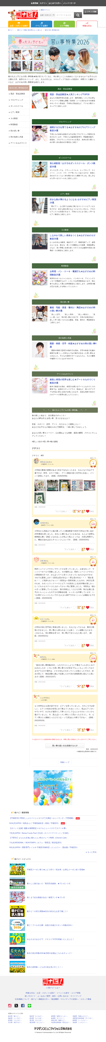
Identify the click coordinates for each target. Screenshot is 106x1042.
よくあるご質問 (43, 996)
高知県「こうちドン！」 (80, 1022)
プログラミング (16, 100)
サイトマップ (75, 996)
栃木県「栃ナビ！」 (14, 1016)
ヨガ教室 (14, 118)
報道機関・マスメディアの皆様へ (64, 999)
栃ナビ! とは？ (54, 988)
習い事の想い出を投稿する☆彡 (65, 746)
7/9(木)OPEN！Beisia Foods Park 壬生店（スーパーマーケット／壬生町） (39, 833)
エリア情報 (64, 26)
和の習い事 (15, 131)
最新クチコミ (45, 10)
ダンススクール (16, 106)
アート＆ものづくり (18, 143)
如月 (41, 657)
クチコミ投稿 (91, 12)
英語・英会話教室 (17, 94)
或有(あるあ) (44, 462)
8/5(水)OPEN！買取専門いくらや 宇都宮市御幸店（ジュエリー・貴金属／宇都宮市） (44, 847)
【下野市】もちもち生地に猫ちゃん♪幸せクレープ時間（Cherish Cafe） (38, 838)
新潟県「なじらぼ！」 (37, 1018)
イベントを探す (41, 26)
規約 (54, 996)
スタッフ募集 (85, 999)
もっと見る (92, 852)
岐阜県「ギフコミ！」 (58, 1018)
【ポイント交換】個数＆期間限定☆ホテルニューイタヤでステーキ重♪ (37, 828)
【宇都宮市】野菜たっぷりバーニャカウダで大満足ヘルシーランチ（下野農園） (42, 818)
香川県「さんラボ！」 (37, 1020)
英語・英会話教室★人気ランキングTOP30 (69, 94)
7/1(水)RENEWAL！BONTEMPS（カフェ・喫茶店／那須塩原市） (36, 843)
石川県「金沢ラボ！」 (15, 1022)
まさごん (43, 619)
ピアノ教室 (15, 112)
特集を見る (87, 26)
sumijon (43, 523)
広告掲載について (22, 999)
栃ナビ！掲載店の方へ (40, 999)
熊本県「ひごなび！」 (37, 1016)
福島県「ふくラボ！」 (15, 1018)
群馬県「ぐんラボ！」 (15, 1020)
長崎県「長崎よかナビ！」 (81, 1016)
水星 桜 (42, 561)
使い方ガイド (30, 996)
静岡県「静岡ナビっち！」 (59, 1016)
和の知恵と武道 (16, 137)
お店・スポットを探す (19, 26)
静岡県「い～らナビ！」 (80, 1020)
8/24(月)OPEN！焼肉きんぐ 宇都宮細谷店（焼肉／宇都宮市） (34, 823)
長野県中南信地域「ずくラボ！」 (83, 1018)
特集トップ (64, 762)
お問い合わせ (63, 996)
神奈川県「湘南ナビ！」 (59, 1020)
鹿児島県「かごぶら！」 (37, 1022)
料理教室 (14, 124)
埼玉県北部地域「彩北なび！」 (61, 1022)
